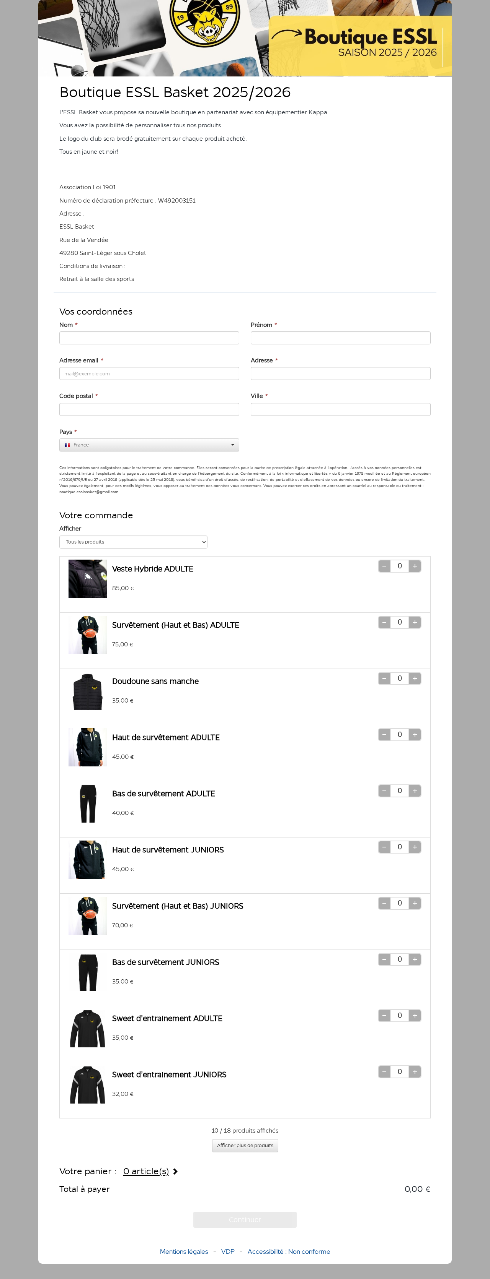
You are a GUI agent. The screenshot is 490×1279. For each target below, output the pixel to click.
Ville (259, 395)
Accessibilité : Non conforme (289, 1251)
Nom (68, 324)
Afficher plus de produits (245, 1145)
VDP (228, 1251)
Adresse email (81, 360)
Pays (67, 431)
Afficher (70, 528)
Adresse (264, 360)
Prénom (263, 324)
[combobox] (149, 444)
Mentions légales (184, 1251)
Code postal (78, 395)
